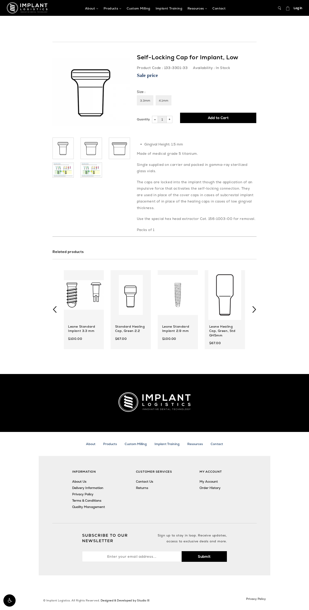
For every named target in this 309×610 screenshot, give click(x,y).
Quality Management (88, 507)
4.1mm (163, 100)
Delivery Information (87, 488)
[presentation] (54, 309)
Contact (217, 444)
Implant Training (167, 444)
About (90, 444)
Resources (195, 444)
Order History (210, 488)
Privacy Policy (82, 494)
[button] (9, 600)
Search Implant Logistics (279, 8)
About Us (79, 481)
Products (110, 444)
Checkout (287, 8)
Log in (298, 8)
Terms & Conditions (86, 500)
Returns (142, 488)
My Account (209, 481)
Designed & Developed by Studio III (125, 600)
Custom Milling (136, 444)
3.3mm (145, 100)
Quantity (143, 119)
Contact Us (144, 481)
